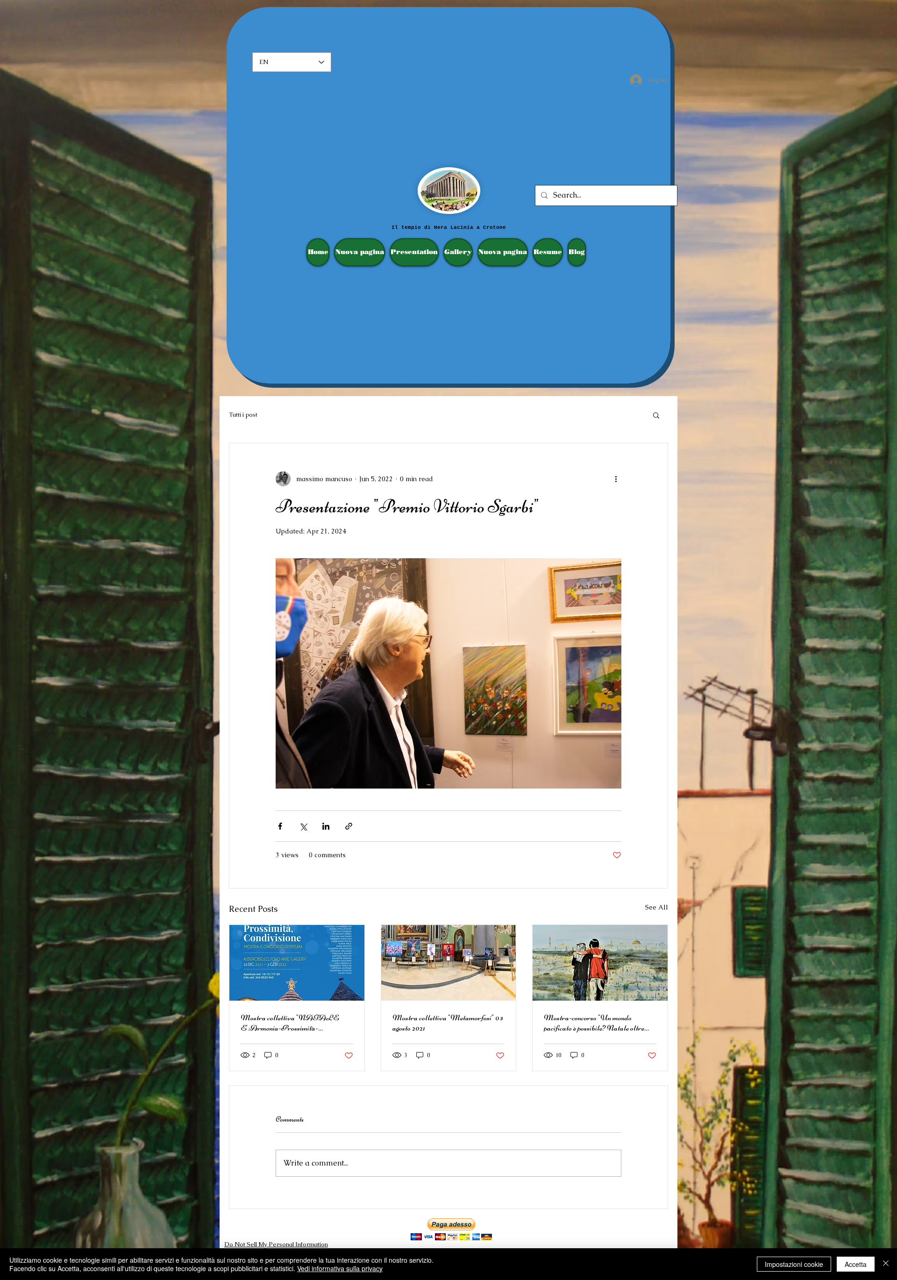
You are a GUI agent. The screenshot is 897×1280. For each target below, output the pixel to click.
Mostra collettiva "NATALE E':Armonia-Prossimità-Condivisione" (290, 1022)
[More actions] (615, 478)
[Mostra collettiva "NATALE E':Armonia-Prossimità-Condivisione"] (296, 963)
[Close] (885, 1264)
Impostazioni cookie (794, 1264)
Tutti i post (243, 415)
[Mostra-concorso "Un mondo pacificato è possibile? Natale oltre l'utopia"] (600, 963)
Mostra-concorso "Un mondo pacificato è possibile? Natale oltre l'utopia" (594, 1022)
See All (656, 907)
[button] (656, 415)
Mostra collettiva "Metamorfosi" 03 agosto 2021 (447, 1022)
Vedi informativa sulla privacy (340, 1268)
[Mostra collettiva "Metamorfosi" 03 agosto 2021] (448, 963)
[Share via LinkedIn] (325, 826)
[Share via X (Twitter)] (303, 826)
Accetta (856, 1264)
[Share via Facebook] (280, 826)
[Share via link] (348, 826)
